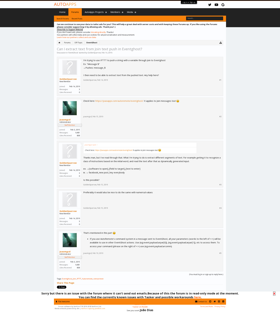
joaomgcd (65, 119)
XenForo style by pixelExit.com (93, 308)
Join (74, 278)
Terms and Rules (206, 306)
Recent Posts (77, 18)
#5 (220, 253)
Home (62, 12)
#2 (220, 116)
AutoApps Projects (94, 12)
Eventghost (67, 278)
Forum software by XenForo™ (80, 306)
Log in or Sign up (188, 2)
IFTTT (79, 278)
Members (115, 12)
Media (130, 12)
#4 (220, 208)
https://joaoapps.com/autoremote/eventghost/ (119, 100)
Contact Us (202, 301)
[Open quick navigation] (220, 42)
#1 (220, 80)
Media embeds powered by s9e (67, 308)
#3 (220, 185)
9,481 (77, 132)
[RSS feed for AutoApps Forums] (223, 302)
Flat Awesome (64, 301)
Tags (59, 278)
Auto (65, 4)
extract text (98, 278)
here (197, 297)
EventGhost (73, 52)
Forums (75, 12)
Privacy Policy (220, 306)
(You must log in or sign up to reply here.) (206, 274)
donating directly (98, 32)
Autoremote (87, 278)
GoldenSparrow (94, 52)
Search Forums (63, 18)
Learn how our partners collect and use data (76, 37)
